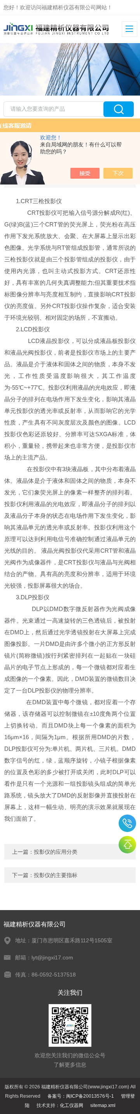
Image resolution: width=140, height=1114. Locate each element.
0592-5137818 (127, 823)
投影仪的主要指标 (55, 875)
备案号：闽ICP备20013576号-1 (80, 1096)
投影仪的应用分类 (55, 852)
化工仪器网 (71, 1105)
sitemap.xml (103, 1105)
